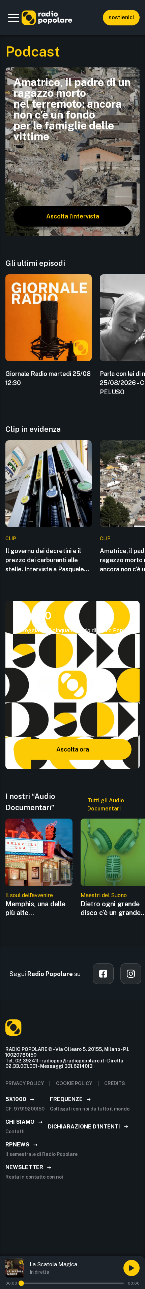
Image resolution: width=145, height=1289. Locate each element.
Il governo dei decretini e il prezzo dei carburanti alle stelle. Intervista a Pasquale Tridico (44, 560)
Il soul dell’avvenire (29, 895)
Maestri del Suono (104, 895)
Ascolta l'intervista (72, 216)
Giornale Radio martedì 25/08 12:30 (48, 378)
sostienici (121, 17)
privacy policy (24, 1083)
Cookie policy (74, 1083)
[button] (13, 17)
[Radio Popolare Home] (47, 17)
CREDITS (114, 1083)
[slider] (21, 1283)
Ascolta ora (72, 749)
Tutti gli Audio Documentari (105, 804)
